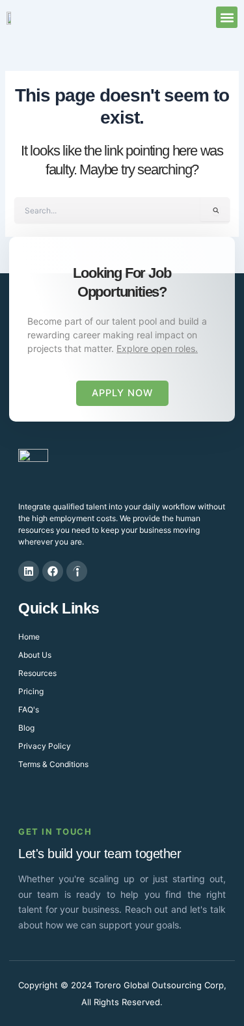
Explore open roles (155, 348)
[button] (226, 17)
